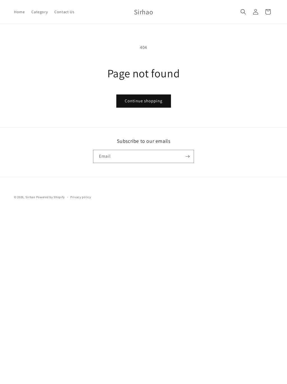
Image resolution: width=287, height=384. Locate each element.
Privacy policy (80, 197)
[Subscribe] (187, 156)
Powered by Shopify (50, 197)
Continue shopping (144, 100)
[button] (243, 12)
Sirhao (30, 197)
